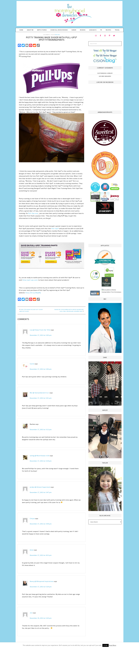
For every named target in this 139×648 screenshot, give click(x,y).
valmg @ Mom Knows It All (39, 456)
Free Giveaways (116, 292)
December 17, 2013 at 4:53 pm (41, 555)
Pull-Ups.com (33, 213)
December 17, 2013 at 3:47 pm (41, 492)
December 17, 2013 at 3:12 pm (41, 429)
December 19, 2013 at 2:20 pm (41, 618)
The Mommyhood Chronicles (69, 14)
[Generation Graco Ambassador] (95, 191)
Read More (112, 645)
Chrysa (32, 518)
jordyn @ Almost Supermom (40, 487)
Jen (31, 613)
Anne (31, 550)
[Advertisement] (105, 228)
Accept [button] (106, 645)
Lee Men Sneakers (105, 76)
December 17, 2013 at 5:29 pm (41, 587)
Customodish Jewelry (105, 73)
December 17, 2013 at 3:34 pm (41, 461)
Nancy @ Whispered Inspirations (42, 581)
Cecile (32, 364)
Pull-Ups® (55, 228)
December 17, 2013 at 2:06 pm (41, 369)
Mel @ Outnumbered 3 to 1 (39, 393)
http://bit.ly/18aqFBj (33, 293)
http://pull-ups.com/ (30, 280)
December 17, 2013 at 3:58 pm (41, 524)
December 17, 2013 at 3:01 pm (41, 398)
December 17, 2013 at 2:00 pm (41, 335)
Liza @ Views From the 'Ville (40, 330)
